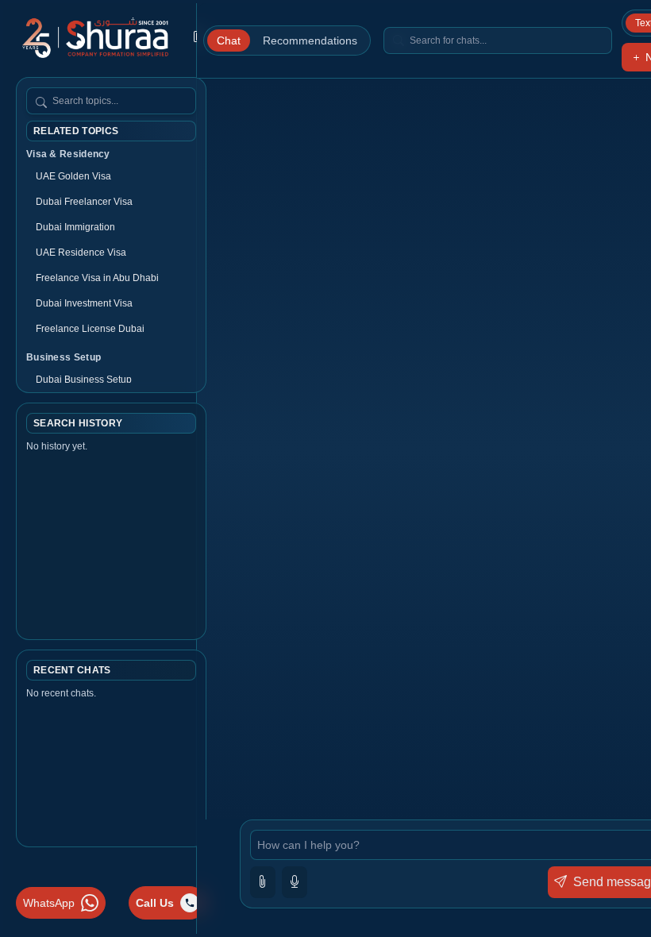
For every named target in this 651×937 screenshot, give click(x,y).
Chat (229, 40)
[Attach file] (262, 882)
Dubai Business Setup (84, 379)
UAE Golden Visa (73, 176)
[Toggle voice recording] (294, 882)
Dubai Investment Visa (84, 303)
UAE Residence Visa (81, 252)
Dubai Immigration (75, 227)
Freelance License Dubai (90, 328)
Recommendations (310, 40)
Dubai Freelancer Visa (84, 201)
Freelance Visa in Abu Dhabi (97, 277)
